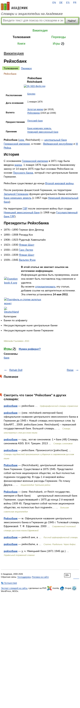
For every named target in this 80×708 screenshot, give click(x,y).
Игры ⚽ (59, 43)
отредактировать (45, 286)
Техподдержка (24, 577)
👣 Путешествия (9, 583)
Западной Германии (16, 193)
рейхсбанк (10, 405)
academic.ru (14, 6)
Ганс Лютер (26, 249)
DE (61, 2)
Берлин (31, 94)
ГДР (25, 208)
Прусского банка (23, 172)
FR (74, 2)
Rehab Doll (15, 369)
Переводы (58, 37)
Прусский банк (35, 120)
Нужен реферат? (30, 348)
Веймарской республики (58, 143)
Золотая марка (35, 109)
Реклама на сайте (40, 577)
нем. (22, 139)
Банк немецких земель (39, 128)
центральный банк (55, 139)
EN (54, 2)
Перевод (26, 68)
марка (18, 164)
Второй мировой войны (59, 183)
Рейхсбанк (10, 465)
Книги (21, 43)
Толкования (21, 37)
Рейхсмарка (33, 113)
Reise (70, 369)
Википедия (40, 30)
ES (68, 2)
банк (6, 357)
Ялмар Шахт (26, 244)
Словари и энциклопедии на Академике (32, 14)
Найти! (72, 20)
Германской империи (17, 143)
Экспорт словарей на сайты (14, 588)
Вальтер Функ (27, 259)
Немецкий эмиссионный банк (42, 132)
